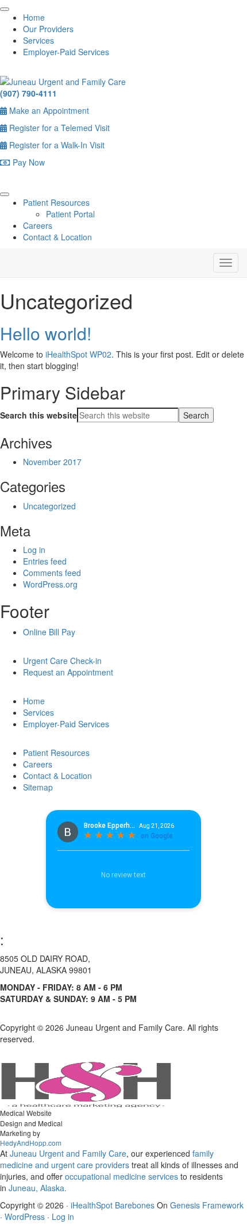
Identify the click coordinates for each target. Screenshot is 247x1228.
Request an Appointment (68, 672)
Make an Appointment (48, 110)
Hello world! (45, 333)
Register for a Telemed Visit (58, 127)
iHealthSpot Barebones (113, 1205)
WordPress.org (50, 584)
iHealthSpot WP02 (78, 354)
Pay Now (27, 162)
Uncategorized (49, 506)
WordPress (25, 1216)
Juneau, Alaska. (36, 1188)
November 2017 (52, 461)
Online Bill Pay (49, 632)
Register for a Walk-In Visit (56, 145)
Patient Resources (56, 202)
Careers (37, 225)
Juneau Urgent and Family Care (66, 1153)
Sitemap (38, 787)
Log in (34, 549)
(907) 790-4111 (28, 93)
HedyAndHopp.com (30, 1143)
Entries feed (45, 561)
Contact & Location (57, 237)
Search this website (38, 415)
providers (112, 1165)
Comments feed (52, 572)
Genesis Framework (207, 1205)
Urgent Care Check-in (62, 660)
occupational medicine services (121, 1176)
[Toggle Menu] (4, 9)
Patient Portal (70, 214)
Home (34, 17)
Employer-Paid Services (66, 51)
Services (38, 40)
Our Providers (48, 28)
